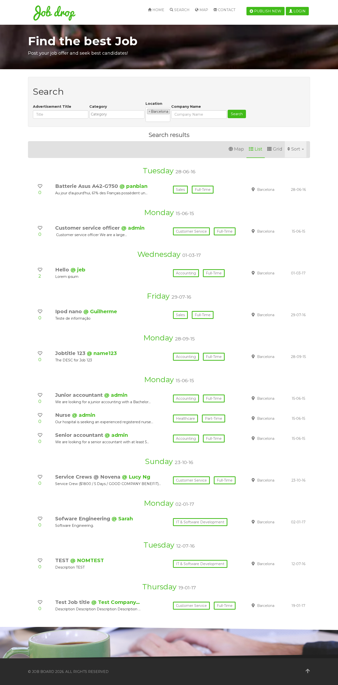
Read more (275, 189)
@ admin (133, 228)
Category (98, 106)
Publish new (267, 11)
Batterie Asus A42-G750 (87, 186)
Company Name (186, 106)
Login (299, 11)
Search (181, 10)
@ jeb (78, 270)
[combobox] (117, 114)
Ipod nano (69, 311)
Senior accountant (80, 435)
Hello (63, 270)
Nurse (63, 415)
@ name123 (102, 353)
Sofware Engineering (83, 519)
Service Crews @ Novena (88, 477)
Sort (296, 149)
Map (203, 10)
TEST (62, 560)
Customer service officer (88, 228)
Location (153, 103)
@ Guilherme (100, 311)
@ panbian (133, 186)
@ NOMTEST (87, 560)
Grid (277, 149)
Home (157, 10)
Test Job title (73, 602)
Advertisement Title (52, 106)
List (258, 149)
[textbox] (118, 114)
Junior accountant (79, 395)
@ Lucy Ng (136, 477)
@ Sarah (122, 519)
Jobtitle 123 (71, 353)
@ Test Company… (115, 602)
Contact (226, 10)
